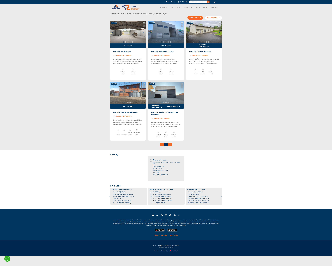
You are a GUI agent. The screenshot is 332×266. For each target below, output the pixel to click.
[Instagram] (161, 215)
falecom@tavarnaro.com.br (161, 170)
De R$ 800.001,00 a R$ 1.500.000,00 (161, 200)
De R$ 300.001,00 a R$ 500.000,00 (161, 196)
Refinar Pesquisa (194, 18)
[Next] (143, 32)
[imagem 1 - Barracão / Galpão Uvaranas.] (204, 32)
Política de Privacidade (160, 235)
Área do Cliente (170, 2)
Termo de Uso (173, 235)
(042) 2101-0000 (183, 2)
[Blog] (174, 215)
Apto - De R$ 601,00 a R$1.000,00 (123, 194)
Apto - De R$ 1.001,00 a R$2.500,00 (123, 196)
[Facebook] (153, 215)
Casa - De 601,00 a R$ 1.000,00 (122, 200)
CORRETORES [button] (174, 7)
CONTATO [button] (214, 7)
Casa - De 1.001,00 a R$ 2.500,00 (122, 203)
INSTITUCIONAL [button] (201, 7)
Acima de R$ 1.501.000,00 (158, 203)
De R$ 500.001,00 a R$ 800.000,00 (161, 198)
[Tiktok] (179, 215)
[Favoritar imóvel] (144, 23)
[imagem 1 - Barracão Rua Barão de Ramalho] (128, 93)
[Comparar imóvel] (144, 26)
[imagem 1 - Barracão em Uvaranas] (128, 32)
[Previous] (113, 32)
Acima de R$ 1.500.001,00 (195, 192)
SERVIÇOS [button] (187, 7)
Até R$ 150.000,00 (156, 192)
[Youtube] (157, 215)
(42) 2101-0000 (157, 168)
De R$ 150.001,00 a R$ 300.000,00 (161, 194)
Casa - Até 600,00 (118, 198)
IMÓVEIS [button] (162, 7)
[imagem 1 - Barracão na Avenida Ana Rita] (166, 32)
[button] (214, 2)
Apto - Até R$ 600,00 (119, 192)
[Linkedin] (166, 215)
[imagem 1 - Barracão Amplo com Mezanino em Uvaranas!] (166, 93)
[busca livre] (208, 2)
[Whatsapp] (170, 215)
